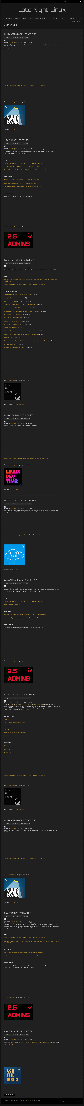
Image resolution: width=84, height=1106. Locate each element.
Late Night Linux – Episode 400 (20, 260)
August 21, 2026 (9, 503)
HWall (5, 746)
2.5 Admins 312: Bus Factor (17, 913)
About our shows (9, 18)
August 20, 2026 (9, 583)
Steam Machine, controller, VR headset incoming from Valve (20, 331)
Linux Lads (13, 1044)
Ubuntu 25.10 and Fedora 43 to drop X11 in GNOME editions (20, 304)
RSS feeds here (20, 404)
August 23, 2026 (9, 418)
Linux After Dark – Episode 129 (20, 34)
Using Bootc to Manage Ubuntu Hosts (14, 722)
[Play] (5, 40)
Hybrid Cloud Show (27, 503)
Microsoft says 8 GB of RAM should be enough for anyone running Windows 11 (25, 614)
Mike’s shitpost (8, 49)
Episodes (17, 18)
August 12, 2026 (9, 1034)
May (30, 1042)
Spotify (66, 18)
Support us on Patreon (24, 85)
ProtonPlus (7, 749)
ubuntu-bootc (7, 729)
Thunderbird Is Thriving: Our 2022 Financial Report (17, 294)
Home (73, 21)
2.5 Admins (21, 143)
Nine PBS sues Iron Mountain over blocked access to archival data (22, 179)
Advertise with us (75, 18)
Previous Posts (10, 1094)
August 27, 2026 (9, 143)
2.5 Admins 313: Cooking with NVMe (22, 580)
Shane (34, 1042)
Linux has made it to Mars (11, 344)
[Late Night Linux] (42, 7)
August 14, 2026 (9, 823)
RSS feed (15, 129)
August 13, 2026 (9, 916)
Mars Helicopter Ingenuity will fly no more (15, 347)
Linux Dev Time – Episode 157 (18, 415)
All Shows (21, 37)
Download (14, 42)
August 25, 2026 (9, 263)
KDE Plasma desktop (9, 752)
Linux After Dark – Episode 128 (20, 820)
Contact (31, 18)
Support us (24, 18)
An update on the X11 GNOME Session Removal (17, 308)
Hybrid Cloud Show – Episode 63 (20, 500)
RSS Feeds (44, 18)
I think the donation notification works (14, 301)
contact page (12, 102)
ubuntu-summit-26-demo (11, 726)
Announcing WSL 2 (9, 337)
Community (38, 18)
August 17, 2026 (9, 698)
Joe (15, 37)
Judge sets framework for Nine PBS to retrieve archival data (20, 183)
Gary (22, 1042)
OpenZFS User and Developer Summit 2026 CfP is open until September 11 (24, 166)
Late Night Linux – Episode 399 (19, 694)
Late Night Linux (27, 263)
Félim (18, 1042)
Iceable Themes (8, 1101)
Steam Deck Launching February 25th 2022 (15, 327)
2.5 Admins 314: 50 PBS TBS (16, 140)
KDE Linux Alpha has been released (13, 321)
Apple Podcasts (53, 18)
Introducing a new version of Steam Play (15, 324)
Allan (27, 1042)
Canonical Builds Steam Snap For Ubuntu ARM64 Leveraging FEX (21, 334)
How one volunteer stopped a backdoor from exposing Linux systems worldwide (25, 341)
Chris (12, 704)
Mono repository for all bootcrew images (15, 732)
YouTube (61, 18)
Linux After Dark (27, 37)
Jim (25, 1042)
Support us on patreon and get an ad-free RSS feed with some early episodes (24, 163)
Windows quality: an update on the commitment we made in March (22, 618)
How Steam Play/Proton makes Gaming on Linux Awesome (20, 736)
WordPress (30, 1100)
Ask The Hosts (26, 1034)
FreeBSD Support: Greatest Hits (12, 604)
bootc (5, 719)
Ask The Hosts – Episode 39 (18, 1031)
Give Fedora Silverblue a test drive (13, 317)
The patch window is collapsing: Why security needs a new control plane (23, 186)
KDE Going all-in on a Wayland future (14, 314)
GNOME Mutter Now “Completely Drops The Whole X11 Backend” (21, 311)
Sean (29, 704)
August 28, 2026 (9, 37)
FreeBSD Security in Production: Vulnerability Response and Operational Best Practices (27, 170)
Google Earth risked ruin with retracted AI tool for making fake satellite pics (24, 952)
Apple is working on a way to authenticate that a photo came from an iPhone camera (27, 956)
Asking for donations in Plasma (12, 298)
